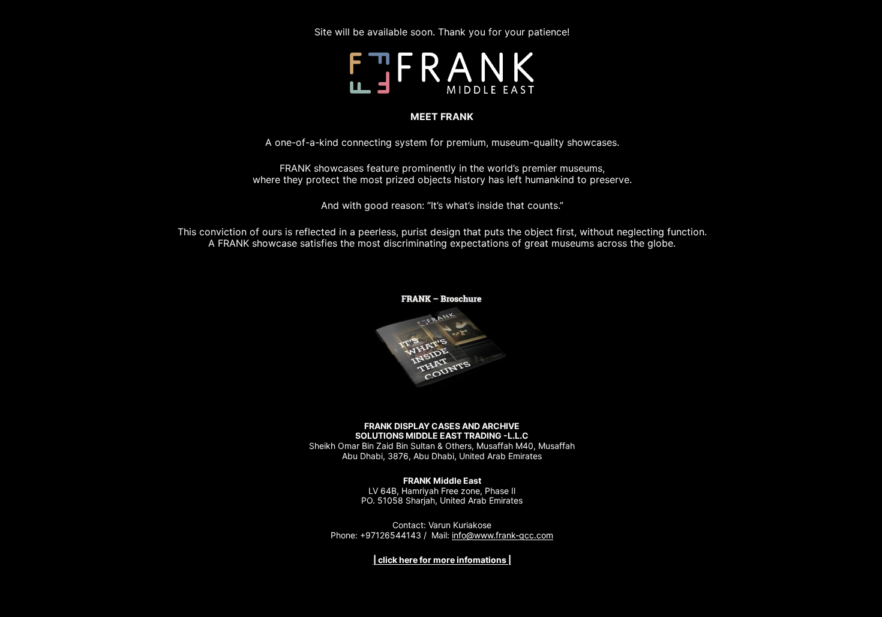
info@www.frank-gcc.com (502, 535)
